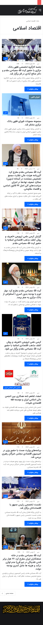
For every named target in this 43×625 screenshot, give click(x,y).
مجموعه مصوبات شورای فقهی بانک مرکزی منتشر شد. (24, 123)
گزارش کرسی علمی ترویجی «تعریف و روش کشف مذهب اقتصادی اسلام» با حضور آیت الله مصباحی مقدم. (23, 240)
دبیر (38, 64)
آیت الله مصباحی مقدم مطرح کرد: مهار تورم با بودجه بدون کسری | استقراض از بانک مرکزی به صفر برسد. (22, 294)
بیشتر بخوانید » (32, 89)
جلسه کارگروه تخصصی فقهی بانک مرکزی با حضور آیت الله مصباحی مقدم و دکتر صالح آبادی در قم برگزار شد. (21, 70)
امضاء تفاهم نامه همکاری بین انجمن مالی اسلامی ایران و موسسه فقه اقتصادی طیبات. (23, 399)
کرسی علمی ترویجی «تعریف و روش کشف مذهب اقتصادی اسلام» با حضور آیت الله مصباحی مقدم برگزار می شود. (22, 345)
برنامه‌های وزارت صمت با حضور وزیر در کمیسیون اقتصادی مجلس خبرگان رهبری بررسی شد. (21, 454)
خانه (38, 21)
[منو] (40, 11)
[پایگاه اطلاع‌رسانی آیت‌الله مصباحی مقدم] (27, 10)
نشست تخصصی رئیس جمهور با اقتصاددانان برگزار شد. (25, 506)
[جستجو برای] (3, 11)
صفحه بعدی (9, 593)
